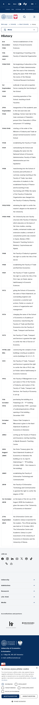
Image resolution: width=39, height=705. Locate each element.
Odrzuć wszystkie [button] (29, 696)
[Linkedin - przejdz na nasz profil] (12, 559)
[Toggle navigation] (34, 17)
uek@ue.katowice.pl (13, 658)
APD (23, 9)
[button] (33, 4)
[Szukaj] (24, 16)
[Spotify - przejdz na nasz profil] (26, 559)
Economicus (29, 9)
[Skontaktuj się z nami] (6, 564)
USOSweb (18, 9)
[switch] (19, 4)
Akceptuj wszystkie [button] (10, 696)
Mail (13, 9)
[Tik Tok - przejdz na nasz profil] (31, 559)
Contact (8, 9)
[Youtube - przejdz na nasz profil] (17, 559)
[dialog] (19, 685)
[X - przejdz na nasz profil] (22, 559)
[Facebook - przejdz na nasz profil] (2, 559)
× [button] (37, 668)
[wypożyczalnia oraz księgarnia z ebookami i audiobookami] (11, 564)
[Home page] (9, 17)
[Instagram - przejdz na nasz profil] (7, 559)
